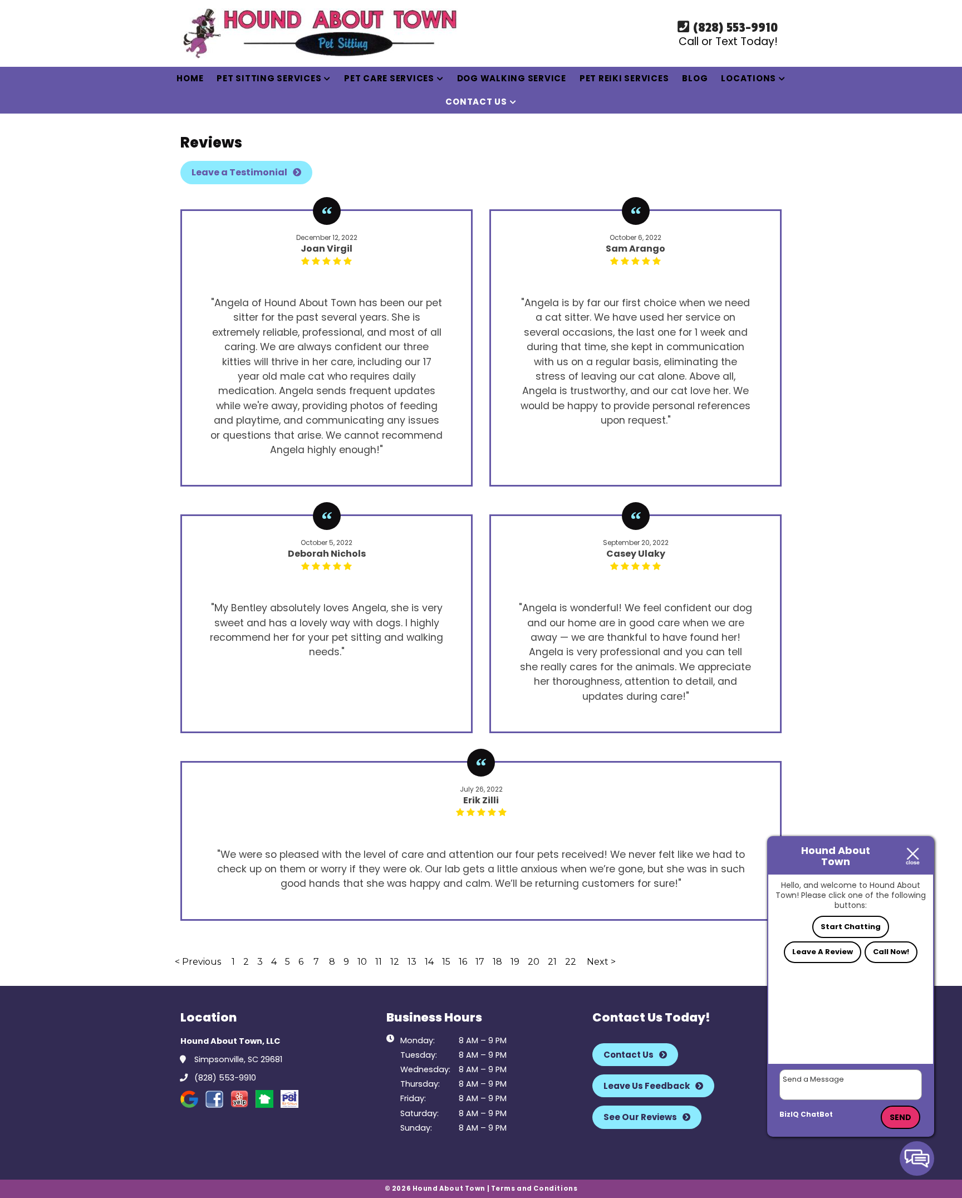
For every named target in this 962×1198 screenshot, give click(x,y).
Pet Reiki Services (624, 78)
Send (900, 1117)
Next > (601, 961)
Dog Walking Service (511, 78)
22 (570, 961)
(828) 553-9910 (734, 27)
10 (362, 961)
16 (463, 961)
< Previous (199, 961)
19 (515, 961)
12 (394, 961)
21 (552, 961)
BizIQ (789, 1114)
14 (429, 961)
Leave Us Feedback (646, 1086)
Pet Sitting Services (269, 78)
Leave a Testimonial (239, 172)
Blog (695, 78)
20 (533, 961)
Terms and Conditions (534, 1188)
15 (446, 961)
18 (497, 961)
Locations (748, 78)
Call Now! (891, 951)
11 (378, 961)
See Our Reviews (640, 1117)
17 (479, 961)
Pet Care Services (389, 78)
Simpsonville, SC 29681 (237, 1059)
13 (412, 961)
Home (189, 78)
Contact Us (476, 101)
